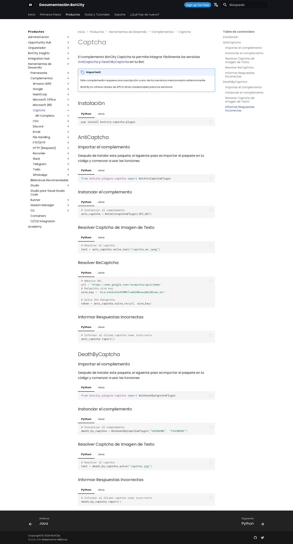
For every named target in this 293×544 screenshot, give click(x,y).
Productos (73, 14)
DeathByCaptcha (115, 62)
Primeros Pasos (50, 14)
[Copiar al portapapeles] (211, 121)
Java (101, 113)
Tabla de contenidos (239, 31)
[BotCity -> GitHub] (255, 537)
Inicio (31, 14)
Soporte (119, 14)
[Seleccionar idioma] (216, 5)
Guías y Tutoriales (97, 14)
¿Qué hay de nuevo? (144, 14)
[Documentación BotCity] (30, 5)
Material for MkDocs (54, 539)
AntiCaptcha (88, 62)
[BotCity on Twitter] (262, 537)
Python (86, 113)
